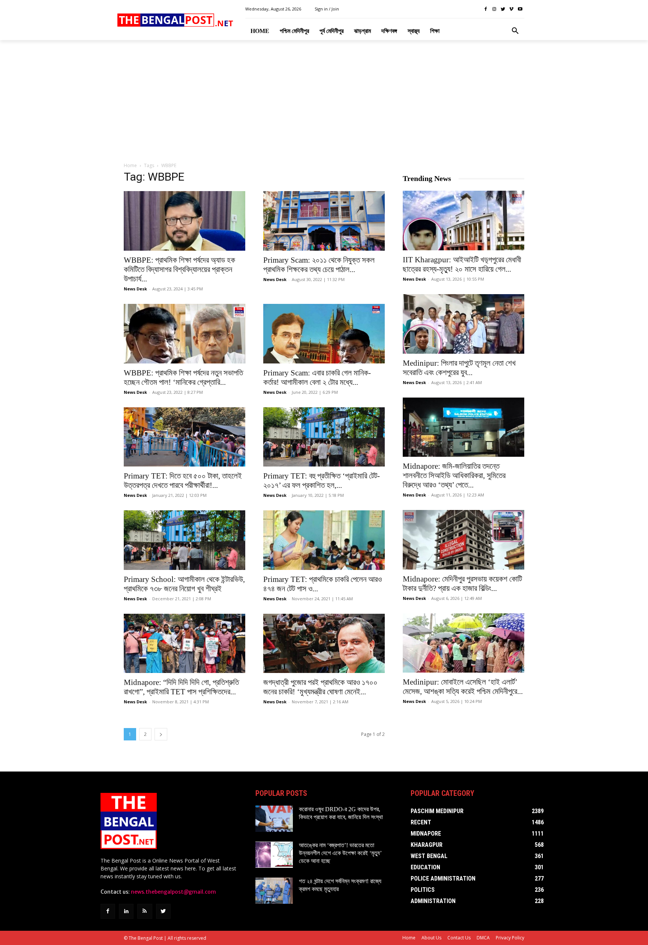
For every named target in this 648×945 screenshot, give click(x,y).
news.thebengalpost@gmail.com (173, 891)
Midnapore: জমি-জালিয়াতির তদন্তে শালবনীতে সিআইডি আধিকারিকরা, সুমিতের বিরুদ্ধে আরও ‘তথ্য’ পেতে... (454, 475)
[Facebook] (486, 9)
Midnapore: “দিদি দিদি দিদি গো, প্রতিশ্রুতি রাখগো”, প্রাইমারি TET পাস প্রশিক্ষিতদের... (181, 687)
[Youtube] (520, 9)
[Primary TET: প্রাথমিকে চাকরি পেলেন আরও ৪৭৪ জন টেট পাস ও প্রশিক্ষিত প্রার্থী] (324, 540)
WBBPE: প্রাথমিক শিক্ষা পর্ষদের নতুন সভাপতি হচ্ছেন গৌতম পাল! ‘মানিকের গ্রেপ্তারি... (183, 377)
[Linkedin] (126, 911)
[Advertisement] (324, 101)
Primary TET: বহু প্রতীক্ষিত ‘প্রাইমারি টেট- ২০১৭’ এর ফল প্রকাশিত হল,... (321, 480)
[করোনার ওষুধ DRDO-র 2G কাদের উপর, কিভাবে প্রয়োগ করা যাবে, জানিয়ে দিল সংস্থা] (274, 819)
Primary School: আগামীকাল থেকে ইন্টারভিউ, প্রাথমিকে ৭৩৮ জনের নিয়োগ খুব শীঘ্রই (184, 584)
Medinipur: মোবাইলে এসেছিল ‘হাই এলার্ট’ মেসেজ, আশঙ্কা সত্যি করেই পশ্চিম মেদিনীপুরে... (463, 686)
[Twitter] (503, 9)
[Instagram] (494, 9)
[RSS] (144, 911)
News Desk (135, 289)
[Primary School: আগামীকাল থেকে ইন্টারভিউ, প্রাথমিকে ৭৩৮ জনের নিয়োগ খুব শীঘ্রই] (184, 540)
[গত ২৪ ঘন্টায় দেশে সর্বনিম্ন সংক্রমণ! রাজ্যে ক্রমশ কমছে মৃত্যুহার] (274, 891)
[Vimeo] (511, 9)
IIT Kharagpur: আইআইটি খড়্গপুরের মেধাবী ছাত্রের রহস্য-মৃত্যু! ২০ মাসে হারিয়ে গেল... (462, 264)
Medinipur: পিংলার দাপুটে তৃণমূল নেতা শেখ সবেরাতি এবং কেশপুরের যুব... (459, 368)
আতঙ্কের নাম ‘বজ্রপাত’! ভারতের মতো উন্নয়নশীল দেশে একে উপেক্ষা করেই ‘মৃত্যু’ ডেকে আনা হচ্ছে (340, 853)
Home (130, 165)
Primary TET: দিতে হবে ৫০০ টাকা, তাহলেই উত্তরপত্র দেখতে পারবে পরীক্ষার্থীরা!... (183, 480)
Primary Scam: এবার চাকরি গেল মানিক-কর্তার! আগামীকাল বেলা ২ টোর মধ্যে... (317, 377)
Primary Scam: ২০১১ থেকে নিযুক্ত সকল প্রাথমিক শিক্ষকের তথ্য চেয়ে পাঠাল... (319, 265)
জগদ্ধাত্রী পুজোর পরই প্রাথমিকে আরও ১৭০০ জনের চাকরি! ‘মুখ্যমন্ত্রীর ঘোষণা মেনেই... (320, 687)
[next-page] (160, 734)
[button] (515, 31)
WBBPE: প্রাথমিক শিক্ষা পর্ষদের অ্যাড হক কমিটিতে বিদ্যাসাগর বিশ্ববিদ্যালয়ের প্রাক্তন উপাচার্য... (179, 269)
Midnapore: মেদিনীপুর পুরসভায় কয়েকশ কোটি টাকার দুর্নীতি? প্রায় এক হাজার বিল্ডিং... (462, 583)
